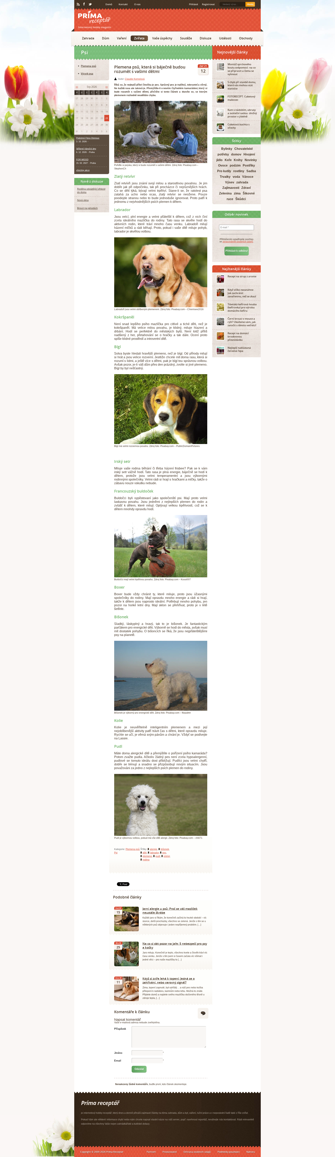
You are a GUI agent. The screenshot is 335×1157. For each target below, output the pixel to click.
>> (106, 86)
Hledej (250, 4)
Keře (228, 160)
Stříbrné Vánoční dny (86, 148)
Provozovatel (169, 1152)
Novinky (251, 160)
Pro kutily (224, 171)
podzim (235, 165)
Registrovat (208, 4)
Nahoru (250, 1152)
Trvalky (225, 176)
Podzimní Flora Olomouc (87, 138)
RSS (78, 4)
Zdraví (246, 187)
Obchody (246, 38)
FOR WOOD (82, 159)
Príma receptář (94, 17)
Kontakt (123, 4)
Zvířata (139, 38)
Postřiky (249, 165)
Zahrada (88, 38)
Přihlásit (193, 4)
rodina (146, 859)
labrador (154, 852)
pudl (157, 856)
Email (117, 1060)
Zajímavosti (230, 187)
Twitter (90, 4)
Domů (108, 4)
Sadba (251, 171)
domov (236, 154)
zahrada (242, 182)
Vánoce (247, 176)
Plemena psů (133, 849)
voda (236, 176)
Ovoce (223, 165)
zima (237, 193)
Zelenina (225, 193)
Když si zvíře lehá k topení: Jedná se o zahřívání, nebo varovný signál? (168, 980)
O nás (137, 4)
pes (164, 852)
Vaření (121, 38)
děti (145, 852)
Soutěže (186, 38)
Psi (115, 852)
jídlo (219, 160)
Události (225, 38)
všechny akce (83, 170)
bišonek (165, 849)
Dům (105, 38)
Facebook (84, 4)
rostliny (238, 171)
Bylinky (226, 148)
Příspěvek (120, 1028)
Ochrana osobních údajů (197, 1152)
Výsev (229, 182)
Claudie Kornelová (135, 79)
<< (77, 86)
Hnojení (249, 154)
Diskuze (205, 38)
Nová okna (83, 200)
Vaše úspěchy (162, 38)
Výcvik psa (87, 73)
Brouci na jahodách (87, 208)
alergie (153, 849)
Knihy (238, 160)
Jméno (118, 1052)
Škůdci (240, 199)
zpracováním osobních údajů (238, 241)
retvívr (167, 856)
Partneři (151, 1152)
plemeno (147, 856)
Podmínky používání (229, 1152)
